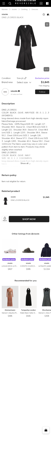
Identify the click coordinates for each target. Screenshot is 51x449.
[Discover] (47, 3)
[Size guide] (25, 78)
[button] (25, 47)
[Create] (41, 3)
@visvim (35, 233)
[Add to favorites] (43, 14)
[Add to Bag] (48, 14)
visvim (14, 9)
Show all (24, 163)
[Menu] (4, 3)
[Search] (10, 3)
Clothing (24, 9)
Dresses (35, 9)
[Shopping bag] (46, 430)
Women (5, 9)
